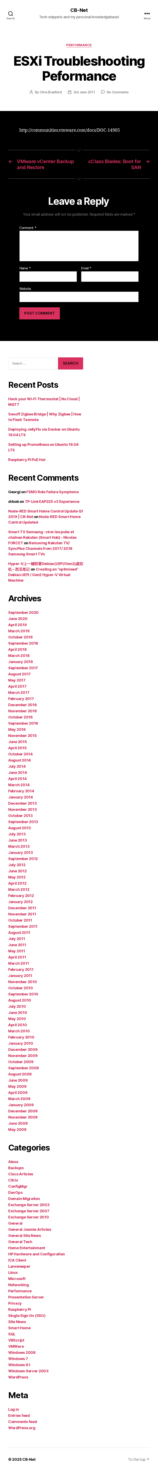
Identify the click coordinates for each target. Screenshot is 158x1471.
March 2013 (18, 846)
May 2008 (17, 1129)
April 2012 (17, 883)
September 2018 (23, 643)
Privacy (15, 1303)
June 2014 (17, 772)
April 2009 (17, 1092)
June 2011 (17, 945)
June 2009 (18, 1080)
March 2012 (18, 889)
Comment (27, 228)
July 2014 (17, 766)
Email (86, 268)
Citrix (13, 1180)
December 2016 (22, 705)
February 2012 (21, 895)
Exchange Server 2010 (28, 1217)
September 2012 (23, 859)
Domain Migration (24, 1198)
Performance (79, 45)
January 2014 (20, 797)
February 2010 (21, 1037)
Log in (13, 1409)
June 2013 (17, 840)
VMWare (16, 1346)
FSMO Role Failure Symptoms (52, 492)
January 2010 (20, 1043)
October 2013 (20, 815)
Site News (17, 1322)
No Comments (117, 92)
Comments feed (22, 1422)
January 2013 (20, 852)
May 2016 (17, 729)
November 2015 (22, 735)
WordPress (18, 1377)
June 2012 (17, 871)
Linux (13, 1272)
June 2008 (18, 1123)
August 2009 (20, 1074)
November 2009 (23, 1055)
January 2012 (20, 902)
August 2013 (19, 828)
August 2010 (19, 1000)
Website (25, 289)
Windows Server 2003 (28, 1371)
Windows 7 (18, 1359)
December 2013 (22, 803)
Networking (18, 1285)
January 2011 (20, 975)
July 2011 (16, 939)
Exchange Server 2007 (28, 1211)
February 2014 (21, 791)
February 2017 (21, 699)
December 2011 (22, 908)
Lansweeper (19, 1266)
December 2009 (23, 1049)
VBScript (16, 1340)
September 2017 (23, 668)
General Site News (24, 1235)
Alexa (13, 1162)
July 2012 (17, 865)
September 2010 (23, 994)
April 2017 (17, 686)
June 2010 (17, 1012)
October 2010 (20, 988)
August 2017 (19, 674)
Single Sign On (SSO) (26, 1315)
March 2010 (19, 1031)
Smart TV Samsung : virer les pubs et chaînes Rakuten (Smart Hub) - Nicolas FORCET (42, 537)
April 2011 (17, 957)
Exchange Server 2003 (29, 1205)
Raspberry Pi (19, 1309)
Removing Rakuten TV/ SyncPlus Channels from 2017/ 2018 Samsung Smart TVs (40, 548)
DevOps (15, 1192)
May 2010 (17, 1019)
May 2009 (17, 1086)
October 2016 (20, 717)
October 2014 (20, 754)
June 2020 (18, 619)
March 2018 (18, 655)
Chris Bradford (51, 92)
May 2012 (17, 877)
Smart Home (19, 1328)
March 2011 (18, 963)
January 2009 (21, 1105)
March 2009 (19, 1099)
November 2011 (22, 914)
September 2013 (23, 822)
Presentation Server (26, 1297)
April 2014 (17, 779)
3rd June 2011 (84, 92)
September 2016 (23, 723)
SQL (11, 1334)
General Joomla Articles (29, 1229)
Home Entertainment (26, 1248)
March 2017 (18, 692)
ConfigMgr (18, 1186)
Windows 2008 (22, 1352)
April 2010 (17, 1025)
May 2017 (17, 680)
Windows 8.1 (19, 1365)
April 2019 (17, 625)
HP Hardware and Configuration (36, 1254)
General (15, 1223)
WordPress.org (21, 1428)
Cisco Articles (20, 1174)
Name (25, 268)
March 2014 (18, 785)
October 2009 (21, 1062)
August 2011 (19, 932)
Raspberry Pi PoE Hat (26, 460)
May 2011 (16, 951)
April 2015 (17, 748)
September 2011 (22, 926)
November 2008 (23, 1117)
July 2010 (17, 1006)
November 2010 (22, 982)
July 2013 (17, 834)
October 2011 (20, 920)
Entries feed (19, 1415)
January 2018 (20, 662)
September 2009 (23, 1068)
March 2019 (18, 631)
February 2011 (21, 969)
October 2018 (20, 637)
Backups (16, 1168)
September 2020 (23, 612)
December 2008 (23, 1111)
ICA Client (17, 1260)
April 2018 (17, 649)
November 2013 (22, 809)
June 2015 (17, 742)
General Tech (20, 1242)
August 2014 (19, 760)
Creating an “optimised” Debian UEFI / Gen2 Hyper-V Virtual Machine (43, 574)
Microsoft (17, 1279)
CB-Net (79, 10)
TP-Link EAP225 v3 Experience (52, 501)
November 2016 (22, 711)
